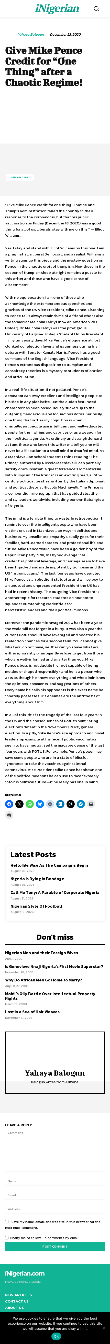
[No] (103, 1328)
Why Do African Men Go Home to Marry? (43, 980)
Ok (56, 1336)
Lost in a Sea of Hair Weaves (32, 1012)
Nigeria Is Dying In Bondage (37, 879)
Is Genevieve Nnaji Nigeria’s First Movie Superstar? (54, 966)
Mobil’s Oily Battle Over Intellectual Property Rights (50, 996)
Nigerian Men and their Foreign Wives (41, 953)
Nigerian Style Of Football (36, 906)
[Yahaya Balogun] (11, 35)
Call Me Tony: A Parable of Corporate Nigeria (55, 892)
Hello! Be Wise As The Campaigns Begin (49, 865)
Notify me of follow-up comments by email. (44, 1238)
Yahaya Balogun (31, 35)
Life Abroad (20, 177)
